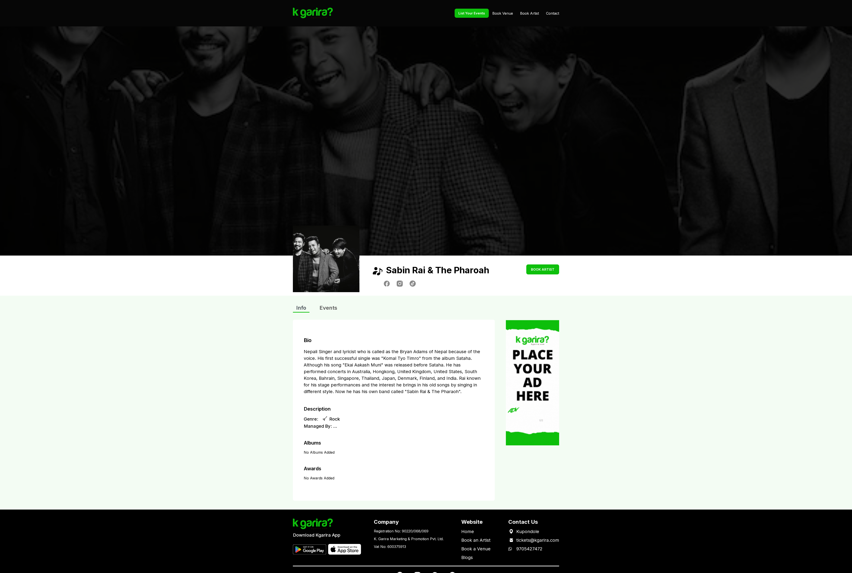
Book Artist (529, 13)
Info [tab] (301, 308)
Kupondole (527, 531)
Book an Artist (476, 540)
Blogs (467, 557)
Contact (552, 13)
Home (467, 531)
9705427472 (529, 548)
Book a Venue (476, 548)
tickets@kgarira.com (537, 540)
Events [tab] (328, 308)
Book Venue (502, 13)
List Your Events (471, 13)
